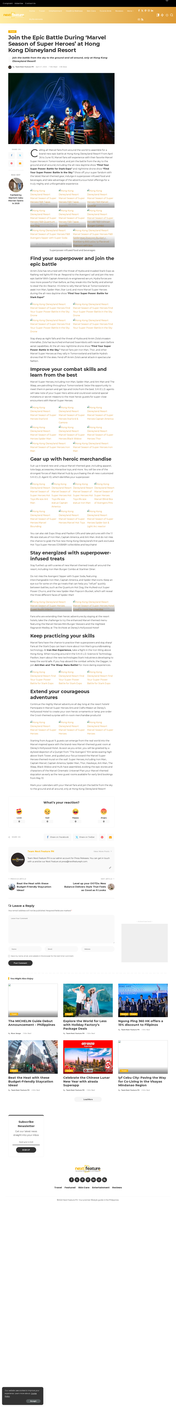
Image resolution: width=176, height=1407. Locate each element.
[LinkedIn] (152, 11)
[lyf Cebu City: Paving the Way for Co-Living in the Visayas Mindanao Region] (143, 1057)
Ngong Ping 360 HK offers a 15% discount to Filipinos (140, 1023)
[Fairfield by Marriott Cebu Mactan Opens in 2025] (16, 185)
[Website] (110, 868)
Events (124, 1014)
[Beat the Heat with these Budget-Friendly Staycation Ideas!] (33, 1057)
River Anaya (16, 1033)
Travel (12, 31)
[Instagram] (149, 11)
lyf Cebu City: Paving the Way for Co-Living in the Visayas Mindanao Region (142, 1081)
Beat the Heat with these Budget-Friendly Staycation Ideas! (30, 1081)
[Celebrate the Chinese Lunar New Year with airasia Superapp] (88, 1057)
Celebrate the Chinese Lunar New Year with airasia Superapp (86, 1081)
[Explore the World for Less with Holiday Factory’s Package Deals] (88, 1000)
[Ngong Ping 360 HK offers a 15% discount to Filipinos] (143, 1000)
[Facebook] (139, 11)
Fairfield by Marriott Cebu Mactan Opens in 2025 (15, 199)
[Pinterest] (145, 11)
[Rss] (142, 20)
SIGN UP (26, 1150)
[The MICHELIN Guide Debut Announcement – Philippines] (33, 1000)
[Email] (20, 163)
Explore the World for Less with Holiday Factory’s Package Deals (85, 1024)
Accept (33, 1401)
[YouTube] (139, 20)
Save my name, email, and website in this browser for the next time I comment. (42, 956)
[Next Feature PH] (14, 15)
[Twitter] (142, 11)
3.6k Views (63, 67)
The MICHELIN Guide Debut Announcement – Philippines (31, 1023)
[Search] (171, 15)
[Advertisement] (144, 943)
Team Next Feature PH (24, 67)
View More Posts (101, 851)
